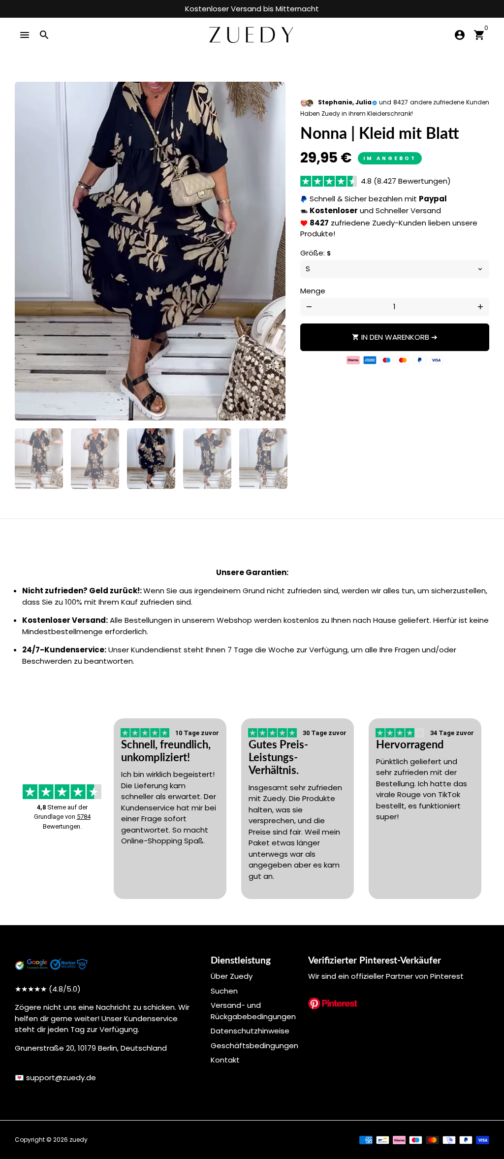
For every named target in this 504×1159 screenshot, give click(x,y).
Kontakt (225, 1060)
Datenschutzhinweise (250, 1031)
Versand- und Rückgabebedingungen (253, 1011)
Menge (312, 291)
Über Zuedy (231, 976)
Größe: (315, 253)
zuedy (78, 1139)
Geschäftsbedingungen (254, 1045)
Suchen (224, 991)
